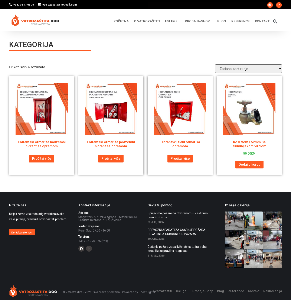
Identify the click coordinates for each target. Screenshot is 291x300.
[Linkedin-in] (279, 5)
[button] (275, 21)
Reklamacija (272, 291)
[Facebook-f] (270, 5)
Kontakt (262, 21)
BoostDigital (147, 292)
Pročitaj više (41, 159)
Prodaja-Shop (197, 21)
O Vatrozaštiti (147, 21)
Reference (240, 21)
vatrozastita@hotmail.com (59, 4)
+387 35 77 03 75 (23, 4)
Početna (121, 21)
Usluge (171, 21)
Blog (221, 21)
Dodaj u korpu (249, 164)
